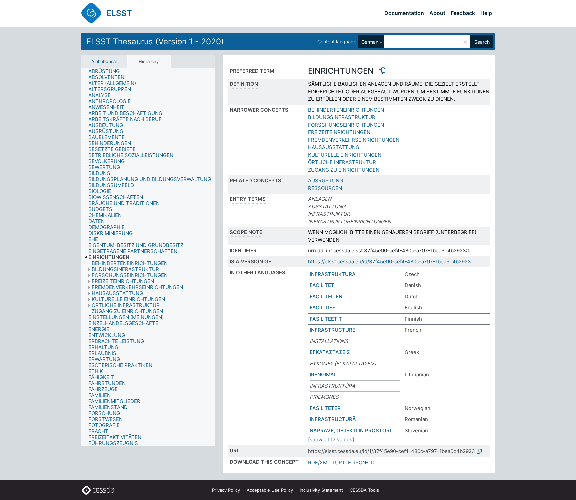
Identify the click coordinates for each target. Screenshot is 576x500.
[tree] (148, 257)
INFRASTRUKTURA (333, 274)
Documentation (404, 13)
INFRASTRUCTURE (332, 330)
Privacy (226, 490)
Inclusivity (321, 490)
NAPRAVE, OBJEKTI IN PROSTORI (350, 430)
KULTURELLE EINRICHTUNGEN (344, 155)
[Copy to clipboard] (382, 71)
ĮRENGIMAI (322, 374)
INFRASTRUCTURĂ (333, 419)
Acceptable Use (270, 490)
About (437, 13)
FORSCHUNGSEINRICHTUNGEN (346, 125)
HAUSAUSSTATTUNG (333, 147)
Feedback (463, 13)
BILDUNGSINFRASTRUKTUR (341, 117)
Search (482, 42)
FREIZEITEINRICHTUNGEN (339, 132)
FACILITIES (323, 307)
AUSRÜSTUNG (325, 180)
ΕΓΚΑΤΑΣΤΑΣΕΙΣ (330, 352)
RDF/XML (319, 462)
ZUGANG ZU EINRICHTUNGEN (343, 170)
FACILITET (322, 285)
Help (486, 13)
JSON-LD (364, 462)
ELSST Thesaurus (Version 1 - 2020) (155, 41)
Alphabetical (104, 61)
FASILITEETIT (326, 319)
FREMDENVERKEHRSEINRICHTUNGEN (353, 140)
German (369, 42)
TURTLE (341, 462)
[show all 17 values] (331, 439)
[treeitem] (107, 71)
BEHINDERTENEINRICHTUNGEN (346, 110)
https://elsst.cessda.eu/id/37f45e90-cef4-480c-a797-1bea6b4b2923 (389, 261)
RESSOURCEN (325, 188)
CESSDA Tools (364, 490)
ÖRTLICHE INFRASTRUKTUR (342, 162)
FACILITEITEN (326, 296)
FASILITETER (325, 408)
